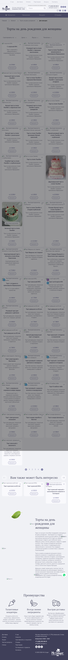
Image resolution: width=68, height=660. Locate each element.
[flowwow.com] (65, 7)
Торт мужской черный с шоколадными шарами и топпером (56, 491)
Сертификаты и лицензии (23, 640)
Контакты (55, 2)
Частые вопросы (7, 642)
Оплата (28, 2)
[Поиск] (45, 8)
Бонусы (46, 2)
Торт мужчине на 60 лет (12, 486)
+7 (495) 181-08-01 (53, 6)
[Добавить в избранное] (20, 484)
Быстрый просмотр (56, 484)
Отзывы (17, 642)
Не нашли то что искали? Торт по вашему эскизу (37, 5)
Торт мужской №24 (34, 486)
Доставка (20, 2)
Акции (4, 640)
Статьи (4, 645)
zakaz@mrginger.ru (54, 7)
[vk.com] (61, 7)
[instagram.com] (63, 7)
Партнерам (37, 2)
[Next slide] (63, 477)
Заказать (12, 463)
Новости (18, 637)
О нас (12, 2)
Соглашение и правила (22, 647)
